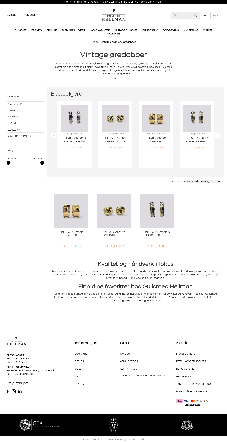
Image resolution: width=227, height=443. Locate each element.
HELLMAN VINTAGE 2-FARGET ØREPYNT (157, 234)
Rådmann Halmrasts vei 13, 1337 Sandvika (31, 370)
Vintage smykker (110, 42)
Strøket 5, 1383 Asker (19, 359)
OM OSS (12, 15)
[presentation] (53, 135)
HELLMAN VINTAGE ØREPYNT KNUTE (114, 234)
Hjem (94, 42)
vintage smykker (187, 297)
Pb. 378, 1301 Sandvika (20, 374)
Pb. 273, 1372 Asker (18, 362)
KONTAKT (29, 15)
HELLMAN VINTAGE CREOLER (71, 234)
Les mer (113, 79)
